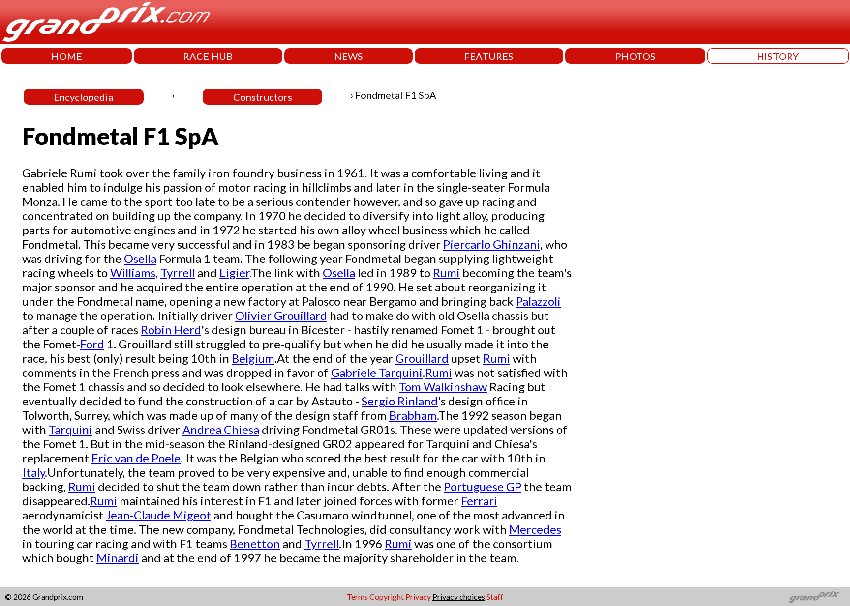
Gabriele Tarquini (377, 372)
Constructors (262, 97)
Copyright (386, 596)
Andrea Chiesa (220, 429)
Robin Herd (171, 329)
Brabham (413, 415)
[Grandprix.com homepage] (814, 597)
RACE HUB (208, 56)
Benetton (255, 543)
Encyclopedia (83, 97)
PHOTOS (635, 56)
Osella (140, 258)
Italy (33, 472)
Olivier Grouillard (281, 315)
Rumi (446, 272)
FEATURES (489, 56)
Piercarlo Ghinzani (491, 244)
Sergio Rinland (400, 401)
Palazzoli (538, 301)
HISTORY (778, 56)
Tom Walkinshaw (443, 386)
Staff (494, 596)
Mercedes (535, 529)
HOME (66, 56)
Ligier (234, 272)
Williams (132, 272)
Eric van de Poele (136, 458)
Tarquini (70, 429)
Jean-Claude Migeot (158, 515)
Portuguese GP (482, 486)
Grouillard (422, 358)
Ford (92, 344)
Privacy (418, 596)
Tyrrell (177, 272)
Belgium (253, 358)
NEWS (348, 56)
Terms (357, 596)
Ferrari (479, 500)
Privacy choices (458, 596)
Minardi (117, 557)
